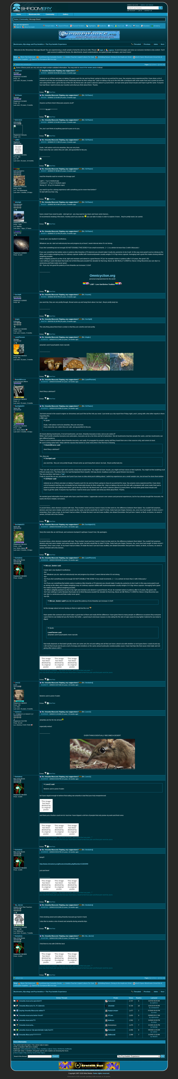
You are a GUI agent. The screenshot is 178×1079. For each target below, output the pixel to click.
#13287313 (44, 907)
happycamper (113, 1011)
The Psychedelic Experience (56, 44)
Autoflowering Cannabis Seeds (50, 57)
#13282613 (44, 408)
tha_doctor (89, 936)
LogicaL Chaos (52, 1049)
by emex (154, 1012)
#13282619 (44, 527)
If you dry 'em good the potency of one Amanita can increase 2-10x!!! (82, 601)
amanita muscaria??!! (27, 1020)
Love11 (88, 712)
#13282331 (44, 381)
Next (162, 44)
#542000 (44, 122)
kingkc (87, 337)
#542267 (44, 204)
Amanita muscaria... (26, 1025)
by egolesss (154, 1003)
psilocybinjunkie (26, 1049)
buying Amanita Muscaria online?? (32, 1011)
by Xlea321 (154, 1036)
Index (156, 44)
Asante (88, 295)
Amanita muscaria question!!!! (30, 1001)
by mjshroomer (154, 1017)
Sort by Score (31, 1053)
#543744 (44, 321)
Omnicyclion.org (102, 275)
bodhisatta (68, 1049)
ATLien (110, 1015)
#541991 (44, 97)
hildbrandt (111, 1035)
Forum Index (50, 26)
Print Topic (40, 1053)
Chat (130, 26)
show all (161, 64)
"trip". (63, 474)
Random (146, 26)
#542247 (44, 171)
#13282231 (44, 339)
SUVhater (88, 95)
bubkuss (111, 1020)
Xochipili (88, 319)
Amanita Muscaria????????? (30, 1035)
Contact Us (148, 10)
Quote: (47, 420)
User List (120, 26)
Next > (155, 64)
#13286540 (44, 852)
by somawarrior (154, 1007)
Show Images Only (20, 1053)
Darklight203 (90, 524)
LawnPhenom (90, 379)
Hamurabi (111, 1001)
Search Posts (64, 26)
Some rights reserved (101, 1073)
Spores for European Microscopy (44, 59)
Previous (146, 44)
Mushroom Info (34, 14)
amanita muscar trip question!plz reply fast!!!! (36, 1030)
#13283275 (44, 685)
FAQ (111, 26)
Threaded (137, 44)
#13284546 (44, 779)
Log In (140, 10)
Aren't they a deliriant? (52, 447)
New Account (131, 10)
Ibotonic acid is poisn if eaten (54, 786)
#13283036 (44, 560)
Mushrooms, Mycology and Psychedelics (29, 44)
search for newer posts (88, 67)
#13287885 (44, 938)
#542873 (44, 233)
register (111, 50)
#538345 (44, 73)
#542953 (44, 297)
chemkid (111, 1006)
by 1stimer (154, 1032)
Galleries (103, 26)
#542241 (44, 142)
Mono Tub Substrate (28, 57)
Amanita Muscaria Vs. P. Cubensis (32, 1006)
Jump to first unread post (23, 64)
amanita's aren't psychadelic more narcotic (63, 631)
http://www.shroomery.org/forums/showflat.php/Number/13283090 (64, 864)
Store (138, 26)
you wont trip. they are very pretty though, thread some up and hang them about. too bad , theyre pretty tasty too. (83, 461)
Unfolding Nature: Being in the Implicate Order (115, 57)
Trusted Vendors (78, 26)
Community (50, 14)
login (101, 50)
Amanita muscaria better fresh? (31, 1015)
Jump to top (19, 978)
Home (19, 14)
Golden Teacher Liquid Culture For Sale (79, 57)
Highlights (92, 26)
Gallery (65, 14)
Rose (38, 1049)
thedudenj (89, 683)
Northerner (61, 1049)
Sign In (18, 27)
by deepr (154, 1022)
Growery (157, 26)
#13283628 (44, 714)
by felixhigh (154, 1027)
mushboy (44, 1049)
